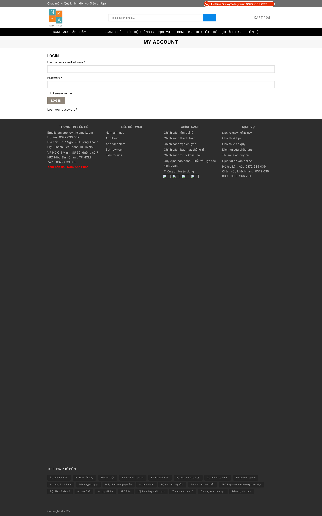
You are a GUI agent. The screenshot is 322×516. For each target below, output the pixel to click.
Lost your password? (62, 109)
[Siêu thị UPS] (75, 17)
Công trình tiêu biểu (193, 32)
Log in (56, 100)
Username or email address (66, 62)
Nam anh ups (115, 132)
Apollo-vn (112, 138)
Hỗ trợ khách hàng (228, 32)
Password (54, 77)
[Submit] (209, 17)
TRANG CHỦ (113, 32)
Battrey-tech (114, 149)
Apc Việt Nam (115, 144)
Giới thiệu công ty (140, 32)
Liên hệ (253, 32)
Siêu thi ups (114, 155)
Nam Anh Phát (77, 167)
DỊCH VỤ (164, 32)
